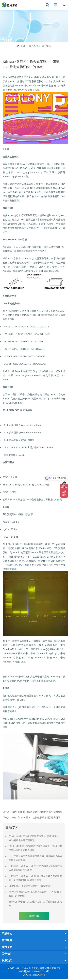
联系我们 (7, 960)
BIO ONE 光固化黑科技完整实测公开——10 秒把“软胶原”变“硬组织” (35, 893)
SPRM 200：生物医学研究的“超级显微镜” (30, 886)
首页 (22, 46)
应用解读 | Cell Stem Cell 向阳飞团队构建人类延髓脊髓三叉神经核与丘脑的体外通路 (35, 878)
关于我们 (7, 953)
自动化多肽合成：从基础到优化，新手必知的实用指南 (35, 903)
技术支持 (33, 46)
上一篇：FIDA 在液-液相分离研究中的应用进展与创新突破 (33, 812)
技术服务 (7, 940)
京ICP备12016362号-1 (34, 975)
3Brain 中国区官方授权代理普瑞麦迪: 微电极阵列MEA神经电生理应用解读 (34, 838)
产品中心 (7, 933)
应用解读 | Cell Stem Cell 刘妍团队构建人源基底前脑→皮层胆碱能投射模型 (35, 868)
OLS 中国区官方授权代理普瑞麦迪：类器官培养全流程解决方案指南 (35, 858)
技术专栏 (46, 46)
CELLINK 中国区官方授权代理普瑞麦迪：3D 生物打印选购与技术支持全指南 (35, 848)
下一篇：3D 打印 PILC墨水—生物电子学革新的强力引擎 (31, 817)
